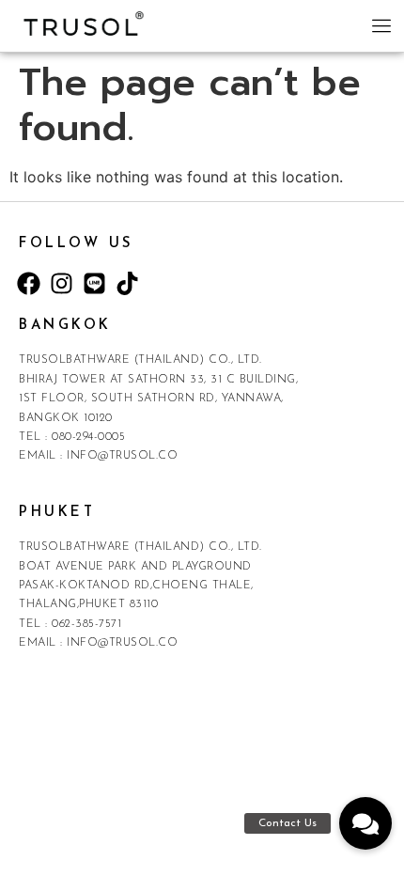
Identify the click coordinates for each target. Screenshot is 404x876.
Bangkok (65, 326)
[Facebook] (28, 283)
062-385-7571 (86, 624)
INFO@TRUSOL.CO (122, 455)
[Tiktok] (127, 283)
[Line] (94, 283)
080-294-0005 (88, 437)
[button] (382, 28)
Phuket (57, 513)
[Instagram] (61, 283)
